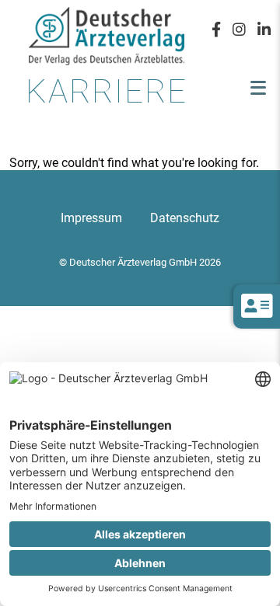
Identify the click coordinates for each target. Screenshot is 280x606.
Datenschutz (184, 218)
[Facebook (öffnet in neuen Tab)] (216, 29)
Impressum (91, 218)
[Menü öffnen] (258, 87)
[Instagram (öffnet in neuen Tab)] (239, 29)
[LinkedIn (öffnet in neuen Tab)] (264, 29)
